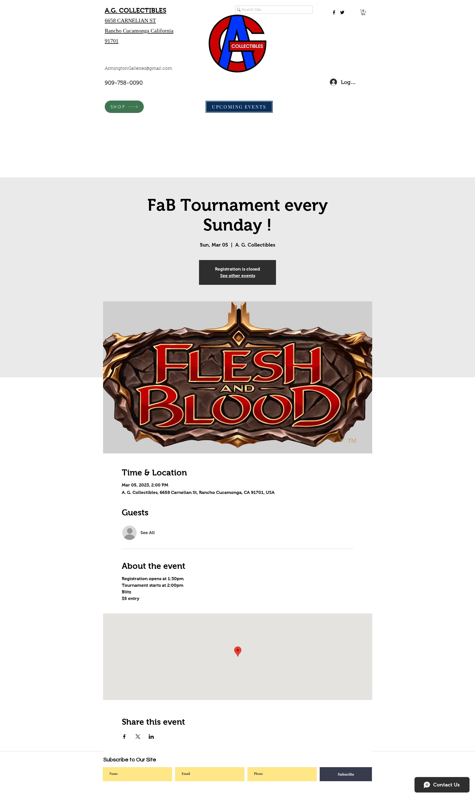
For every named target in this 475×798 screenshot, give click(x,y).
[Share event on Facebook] (124, 736)
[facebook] (334, 12)
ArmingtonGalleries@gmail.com (138, 68)
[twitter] (342, 12)
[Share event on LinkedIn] (151, 736)
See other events (237, 275)
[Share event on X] (137, 736)
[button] (363, 12)
